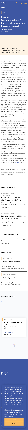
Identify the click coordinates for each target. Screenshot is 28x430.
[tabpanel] (14, 319)
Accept (14, 419)
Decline (14, 423)
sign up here (18, 162)
